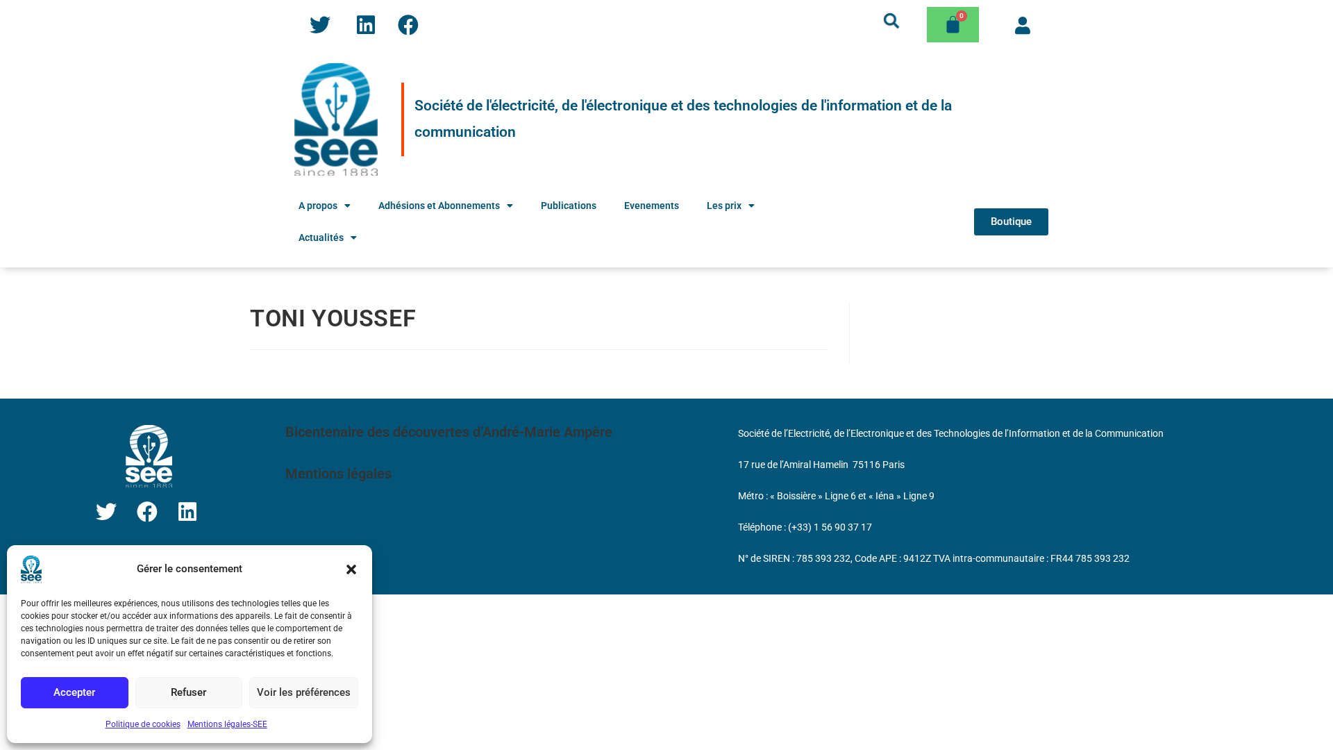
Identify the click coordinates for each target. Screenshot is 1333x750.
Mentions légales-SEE (227, 724)
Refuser (188, 692)
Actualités (321, 237)
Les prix (724, 205)
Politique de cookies (143, 724)
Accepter (74, 692)
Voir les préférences (304, 692)
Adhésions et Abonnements (439, 205)
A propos (318, 205)
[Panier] (953, 24)
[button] (351, 569)
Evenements (651, 205)
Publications (568, 205)
